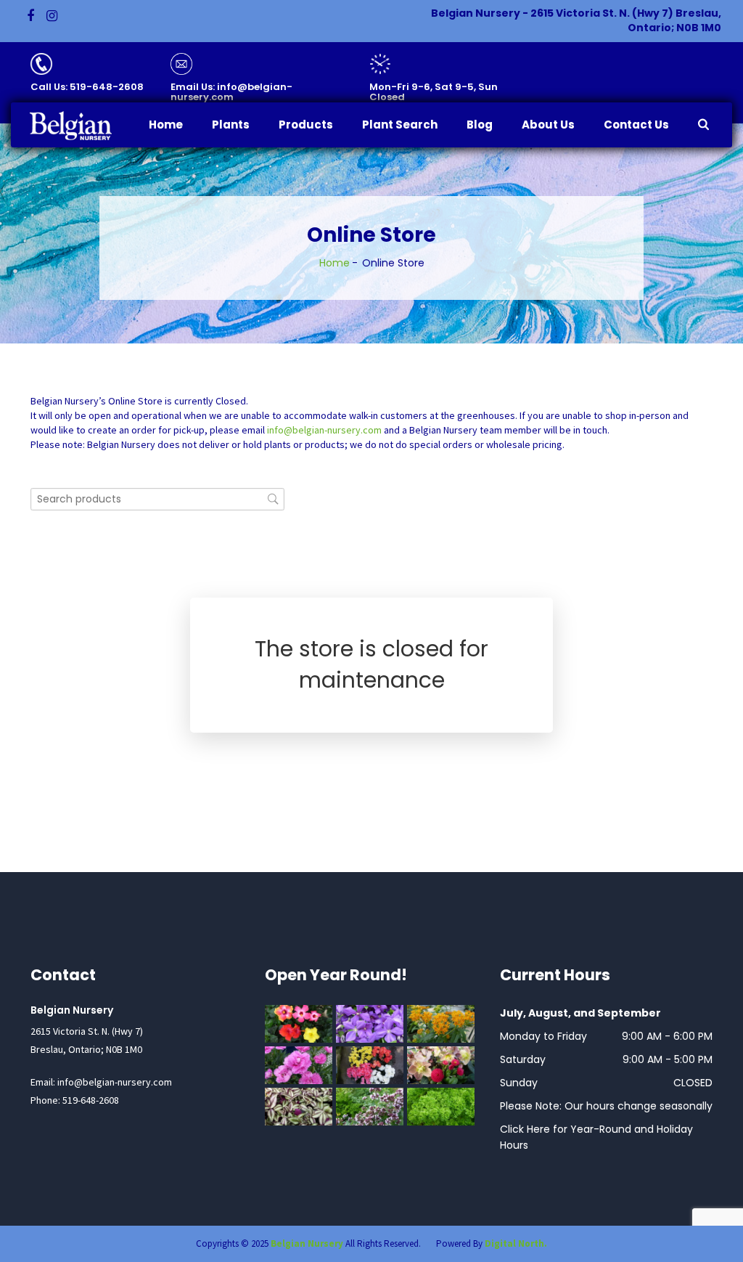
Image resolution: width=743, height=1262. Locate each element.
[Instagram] (51, 16)
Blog (480, 124)
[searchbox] (157, 499)
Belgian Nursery (307, 1243)
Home (166, 124)
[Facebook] (30, 16)
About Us (548, 124)
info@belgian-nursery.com (324, 429)
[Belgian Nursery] (80, 126)
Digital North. (516, 1243)
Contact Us (636, 124)
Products (306, 124)
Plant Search (400, 124)
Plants (231, 124)
